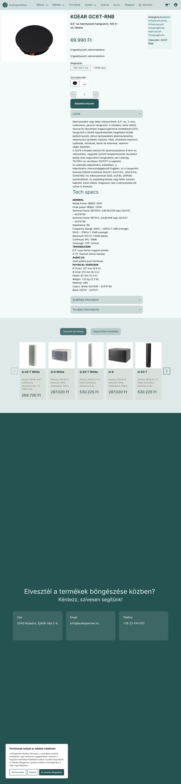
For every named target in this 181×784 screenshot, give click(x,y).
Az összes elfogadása (51, 772)
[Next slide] (166, 371)
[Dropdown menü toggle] (47, 5)
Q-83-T (142, 372)
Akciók (88, 4)
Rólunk (40, 4)
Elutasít (32, 772)
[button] (62, 18)
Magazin (129, 4)
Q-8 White (57, 372)
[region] (37, 761)
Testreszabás (17, 772)
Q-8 (111, 372)
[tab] (73, 331)
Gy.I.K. (116, 4)
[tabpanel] (90, 371)
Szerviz (105, 4)
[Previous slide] (14, 371)
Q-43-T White (31, 372)
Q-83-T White (89, 372)
